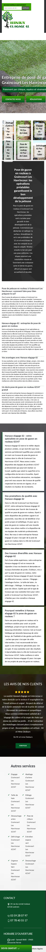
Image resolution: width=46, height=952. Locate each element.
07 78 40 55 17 (28, 2)
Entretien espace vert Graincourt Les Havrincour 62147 (29, 846)
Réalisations (36, 99)
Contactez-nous (13, 99)
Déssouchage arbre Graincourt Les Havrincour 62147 (16, 824)
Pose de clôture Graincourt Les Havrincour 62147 (31, 824)
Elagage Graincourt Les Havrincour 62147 (15, 781)
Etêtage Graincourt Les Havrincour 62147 (29, 801)
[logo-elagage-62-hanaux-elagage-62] (15, 20)
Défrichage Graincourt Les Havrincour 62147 (15, 843)
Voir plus (23, 746)
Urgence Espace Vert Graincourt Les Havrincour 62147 (15, 870)
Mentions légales (36, 949)
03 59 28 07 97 (11, 2)
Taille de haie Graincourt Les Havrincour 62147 (15, 803)
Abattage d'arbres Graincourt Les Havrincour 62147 (29, 782)
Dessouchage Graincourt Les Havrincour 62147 (30, 867)
